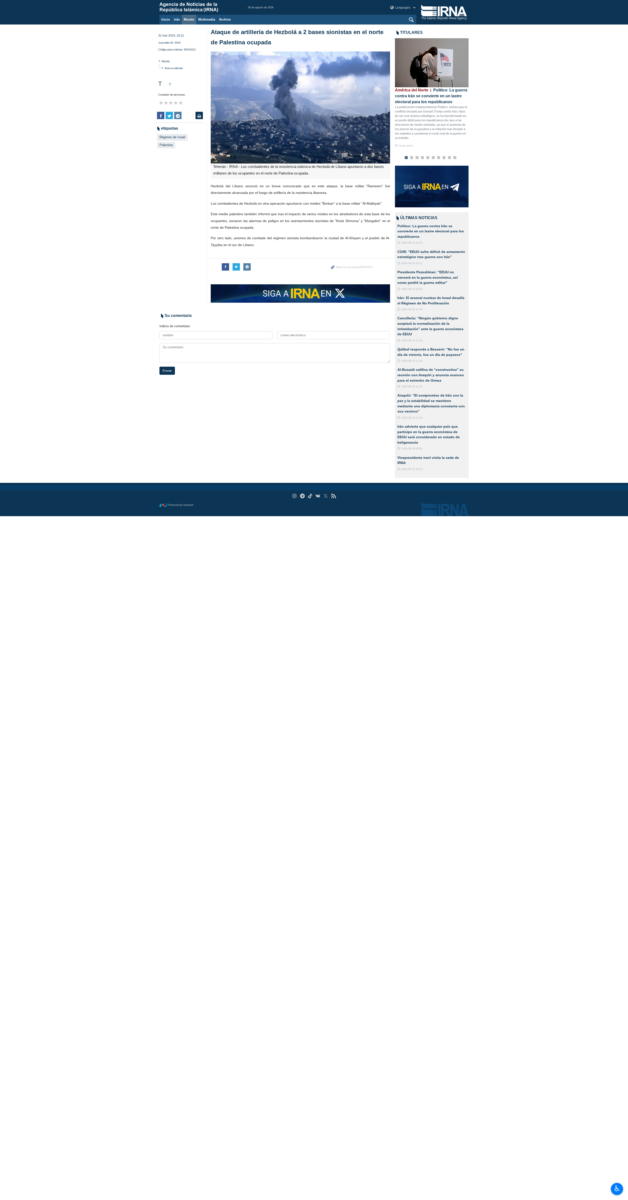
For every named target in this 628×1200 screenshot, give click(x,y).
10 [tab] (454, 158)
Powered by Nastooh (180, 504)
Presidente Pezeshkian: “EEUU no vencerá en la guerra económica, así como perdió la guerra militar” (427, 277)
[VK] (318, 496)
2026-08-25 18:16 (411, 469)
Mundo (189, 19)
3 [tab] (417, 158)
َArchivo (225, 19)
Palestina (166, 145)
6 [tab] (433, 158)
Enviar (167, 371)
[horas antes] (432, 62)
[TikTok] (310, 496)
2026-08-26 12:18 (411, 360)
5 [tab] (428, 158)
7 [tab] (439, 158)
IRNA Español (198, 7)
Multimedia (206, 19)
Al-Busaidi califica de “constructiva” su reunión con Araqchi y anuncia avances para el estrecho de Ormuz (430, 375)
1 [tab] (406, 158)
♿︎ (617, 1188)
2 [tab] (412, 158)
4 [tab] (422, 158)
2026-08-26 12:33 (411, 309)
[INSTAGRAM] (294, 496)
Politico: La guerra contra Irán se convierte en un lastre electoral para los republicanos (431, 96)
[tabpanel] (432, 93)
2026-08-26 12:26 (411, 340)
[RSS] (333, 496)
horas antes (406, 145)
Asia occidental (174, 68)
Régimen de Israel (172, 137)
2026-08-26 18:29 (411, 242)
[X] (325, 496)
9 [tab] (449, 158)
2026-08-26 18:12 (411, 263)
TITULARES (411, 32)
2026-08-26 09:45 (411, 448)
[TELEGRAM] (302, 496)
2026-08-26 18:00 (411, 289)
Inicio (165, 19)
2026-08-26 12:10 (411, 386)
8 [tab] (444, 158)
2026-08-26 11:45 (411, 417)
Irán (177, 19)
